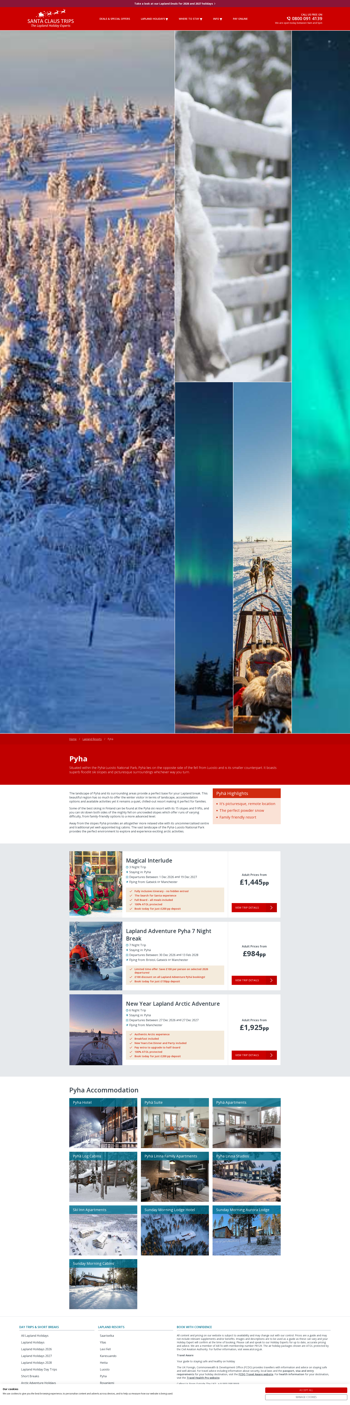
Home (73, 739)
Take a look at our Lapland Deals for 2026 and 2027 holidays (173, 3)
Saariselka (107, 1336)
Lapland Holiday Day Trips (39, 1369)
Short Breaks (30, 1376)
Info (216, 18)
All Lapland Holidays (34, 1336)
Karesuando (108, 1356)
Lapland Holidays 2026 (36, 1349)
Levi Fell (105, 1349)
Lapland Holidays (153, 18)
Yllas (103, 1342)
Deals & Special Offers (115, 18)
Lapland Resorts (92, 739)
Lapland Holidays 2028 (36, 1363)
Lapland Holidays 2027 (36, 1356)
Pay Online (240, 18)
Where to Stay (189, 18)
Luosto (105, 1369)
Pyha (103, 1376)
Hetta (104, 1363)
